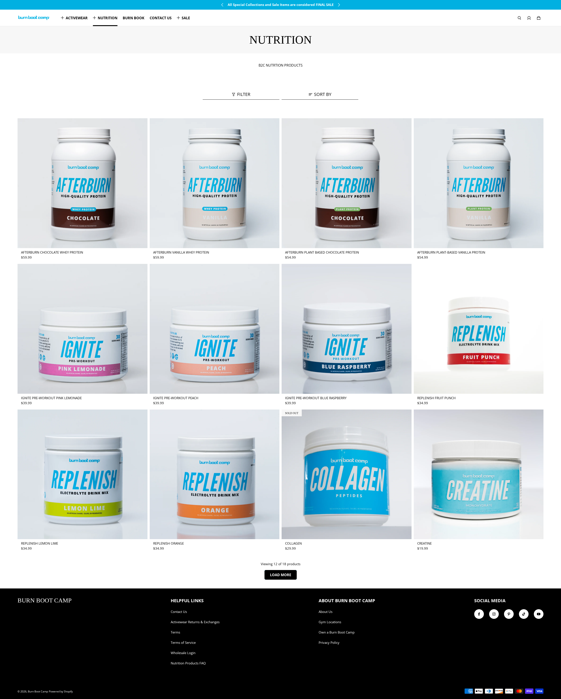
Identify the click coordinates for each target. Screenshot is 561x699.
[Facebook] (479, 614)
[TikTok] (524, 614)
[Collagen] (347, 474)
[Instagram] (494, 614)
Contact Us (179, 611)
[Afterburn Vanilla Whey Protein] (215, 183)
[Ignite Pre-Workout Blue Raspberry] (347, 329)
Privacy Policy (329, 642)
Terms (175, 632)
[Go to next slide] (339, 4)
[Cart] (538, 18)
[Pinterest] (509, 614)
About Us (325, 611)
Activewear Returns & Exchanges (195, 622)
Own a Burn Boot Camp (337, 632)
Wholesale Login (183, 653)
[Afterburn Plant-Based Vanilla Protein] (479, 183)
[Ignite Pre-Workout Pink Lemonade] (82, 329)
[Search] (519, 18)
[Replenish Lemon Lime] (82, 474)
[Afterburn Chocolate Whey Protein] (82, 183)
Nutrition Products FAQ (188, 663)
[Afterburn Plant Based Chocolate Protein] (347, 183)
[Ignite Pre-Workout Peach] (215, 329)
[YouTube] (538, 614)
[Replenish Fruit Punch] (479, 329)
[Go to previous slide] (222, 4)
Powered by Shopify (61, 691)
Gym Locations (330, 622)
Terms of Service (183, 642)
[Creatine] (479, 474)
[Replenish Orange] (215, 474)
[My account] (529, 18)
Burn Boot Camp (38, 691)
